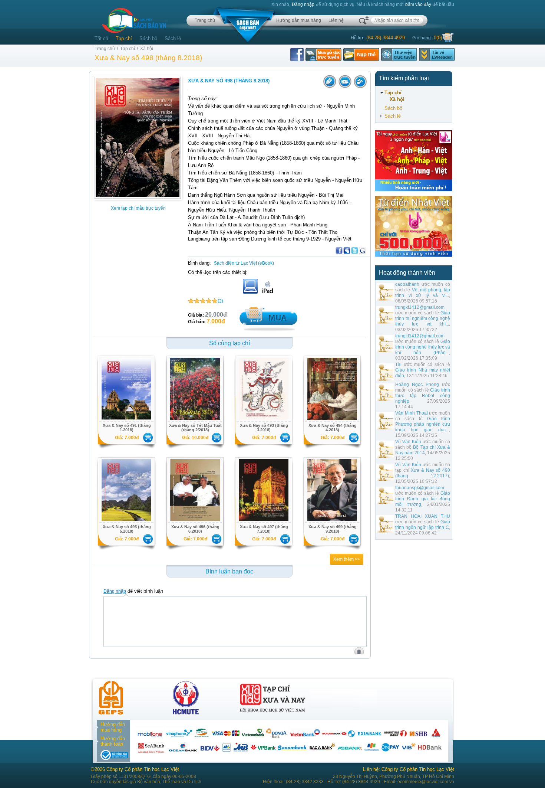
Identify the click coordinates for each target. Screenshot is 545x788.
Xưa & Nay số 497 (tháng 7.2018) (264, 528)
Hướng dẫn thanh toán (112, 741)
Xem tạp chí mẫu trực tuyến (138, 208)
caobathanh (407, 284)
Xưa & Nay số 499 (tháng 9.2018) (332, 528)
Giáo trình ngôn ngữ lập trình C (422, 524)
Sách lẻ (173, 38)
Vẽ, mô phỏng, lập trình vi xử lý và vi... (422, 292)
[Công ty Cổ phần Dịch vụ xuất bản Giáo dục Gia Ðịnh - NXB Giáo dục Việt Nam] (111, 713)
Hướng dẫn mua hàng (298, 20)
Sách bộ (148, 38)
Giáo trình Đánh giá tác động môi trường (422, 499)
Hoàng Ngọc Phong (417, 384)
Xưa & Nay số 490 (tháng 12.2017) (422, 473)
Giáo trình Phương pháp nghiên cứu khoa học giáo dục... (422, 424)
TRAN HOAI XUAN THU (422, 516)
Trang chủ (205, 20)
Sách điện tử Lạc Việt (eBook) (244, 263)
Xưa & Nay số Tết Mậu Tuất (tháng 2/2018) (195, 427)
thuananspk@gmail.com (419, 487)
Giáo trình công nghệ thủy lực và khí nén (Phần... (422, 347)
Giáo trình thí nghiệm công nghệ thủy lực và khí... (422, 318)
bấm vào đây (418, 4)
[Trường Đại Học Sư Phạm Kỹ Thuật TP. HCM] (185, 713)
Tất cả (101, 38)
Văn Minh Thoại (411, 413)
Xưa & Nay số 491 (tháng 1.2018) (127, 427)
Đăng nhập (303, 4)
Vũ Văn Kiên (408, 441)
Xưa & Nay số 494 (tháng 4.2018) (332, 427)
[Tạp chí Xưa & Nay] (272, 713)
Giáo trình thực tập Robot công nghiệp (422, 396)
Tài (398, 364)
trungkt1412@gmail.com (420, 307)
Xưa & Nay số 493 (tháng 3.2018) (264, 427)
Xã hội (146, 48)
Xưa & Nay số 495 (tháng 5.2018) (127, 528)
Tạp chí (124, 38)
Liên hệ (336, 20)
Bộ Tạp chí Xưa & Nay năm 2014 (422, 450)
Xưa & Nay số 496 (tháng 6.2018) (195, 528)
